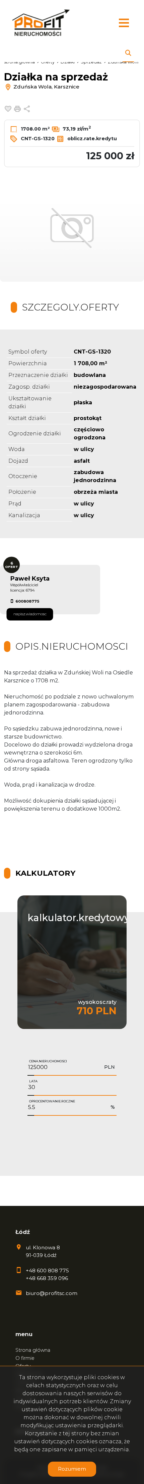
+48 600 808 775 (47, 1270)
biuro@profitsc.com (51, 1293)
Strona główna (32, 1350)
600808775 (27, 601)
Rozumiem (72, 1469)
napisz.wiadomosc (30, 614)
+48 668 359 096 (47, 1278)
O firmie (24, 1358)
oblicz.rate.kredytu (91, 139)
